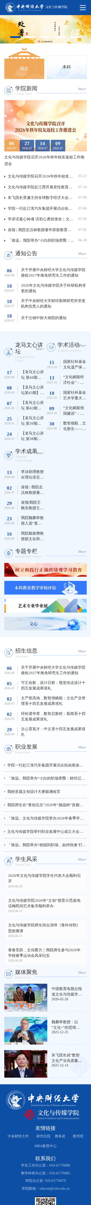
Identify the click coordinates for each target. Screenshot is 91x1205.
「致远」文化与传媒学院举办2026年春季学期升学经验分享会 (47, 818)
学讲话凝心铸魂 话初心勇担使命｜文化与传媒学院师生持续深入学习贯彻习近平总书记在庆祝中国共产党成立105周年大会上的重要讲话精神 (42, 219)
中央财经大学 (18, 1136)
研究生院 (43, 1136)
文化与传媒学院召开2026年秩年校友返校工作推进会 (42, 176)
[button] (12, 145)
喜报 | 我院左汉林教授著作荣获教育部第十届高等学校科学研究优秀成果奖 (42, 230)
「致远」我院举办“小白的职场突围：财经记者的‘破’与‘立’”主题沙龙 (42, 240)
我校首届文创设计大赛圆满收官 (33, 791)
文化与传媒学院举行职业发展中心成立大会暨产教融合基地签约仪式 (47, 831)
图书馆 (78, 1136)
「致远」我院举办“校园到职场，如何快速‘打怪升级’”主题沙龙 (47, 845)
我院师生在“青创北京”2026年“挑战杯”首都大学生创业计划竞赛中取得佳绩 (47, 805)
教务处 (60, 1136)
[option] (45, 29)
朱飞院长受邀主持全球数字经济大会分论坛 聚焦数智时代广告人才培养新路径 (42, 197)
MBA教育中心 (45, 1146)
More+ (82, 88)
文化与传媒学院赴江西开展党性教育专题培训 (42, 187)
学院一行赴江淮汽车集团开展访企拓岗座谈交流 (42, 208)
